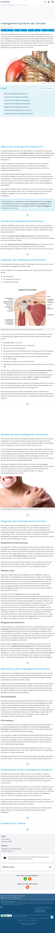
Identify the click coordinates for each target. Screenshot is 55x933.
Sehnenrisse (4, 752)
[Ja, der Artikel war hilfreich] (25, 879)
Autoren (9, 898)
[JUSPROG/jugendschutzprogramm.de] (6, 915)
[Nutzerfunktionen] (48, 2)
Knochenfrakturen (18, 345)
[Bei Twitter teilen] (20, 30)
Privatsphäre (34, 920)
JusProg (25, 916)
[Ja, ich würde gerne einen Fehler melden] (27, 887)
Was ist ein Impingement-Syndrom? (16, 94)
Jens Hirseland (5, 839)
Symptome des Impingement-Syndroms (17, 104)
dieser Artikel (13, 208)
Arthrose (8, 348)
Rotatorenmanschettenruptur (27, 176)
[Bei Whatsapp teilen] (47, 30)
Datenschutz (27, 920)
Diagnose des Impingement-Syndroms (17, 107)
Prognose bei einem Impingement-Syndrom (18, 114)
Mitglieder (15, 896)
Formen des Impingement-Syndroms (16, 97)
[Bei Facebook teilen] (7, 30)
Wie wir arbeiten (16, 898)
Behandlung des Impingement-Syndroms (17, 110)
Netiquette (22, 896)
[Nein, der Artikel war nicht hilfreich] (29, 879)
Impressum (20, 920)
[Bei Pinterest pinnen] (34, 30)
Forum (3, 896)
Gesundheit (4, 5)
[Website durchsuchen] (45, 2)
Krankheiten (11, 5)
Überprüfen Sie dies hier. (40, 911)
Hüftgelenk (31, 166)
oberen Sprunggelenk (28, 168)
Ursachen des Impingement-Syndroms (17, 100)
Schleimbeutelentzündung (42, 249)
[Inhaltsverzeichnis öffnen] (52, 917)
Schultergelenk (43, 163)
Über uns (3, 897)
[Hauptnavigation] (52, 2)
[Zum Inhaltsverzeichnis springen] (27, 215)
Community (9, 896)
